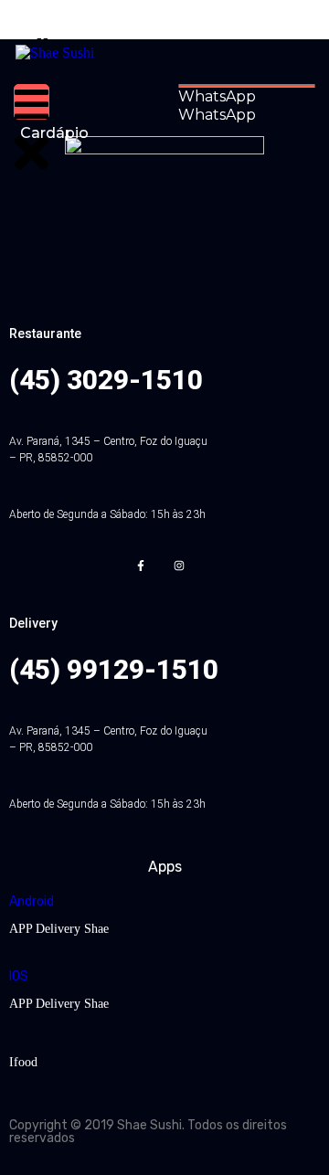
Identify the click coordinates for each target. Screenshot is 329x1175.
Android (31, 901)
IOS (18, 976)
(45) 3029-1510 (106, 380)
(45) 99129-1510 (113, 669)
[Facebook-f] (141, 566)
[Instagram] (178, 566)
